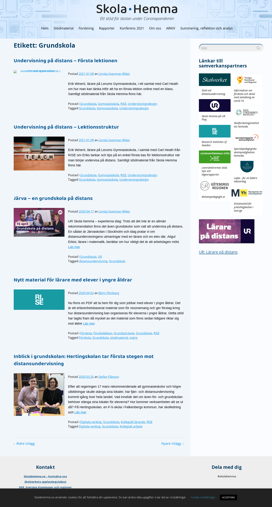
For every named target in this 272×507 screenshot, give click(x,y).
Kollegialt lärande (133, 422)
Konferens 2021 (132, 28)
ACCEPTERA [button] (228, 497)
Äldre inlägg (25, 443)
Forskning (86, 28)
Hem (44, 28)
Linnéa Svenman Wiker (114, 74)
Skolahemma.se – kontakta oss (45, 476)
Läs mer (74, 247)
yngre (133, 338)
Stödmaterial (64, 28)
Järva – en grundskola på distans (53, 199)
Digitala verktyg (91, 422)
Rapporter (107, 28)
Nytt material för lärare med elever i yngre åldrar (73, 280)
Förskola (86, 333)
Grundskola (88, 104)
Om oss (155, 28)
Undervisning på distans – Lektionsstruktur (66, 127)
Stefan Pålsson (108, 377)
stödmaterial (119, 338)
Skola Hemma (137, 10)
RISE (123, 104)
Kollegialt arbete (131, 426)
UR (100, 257)
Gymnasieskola (108, 104)
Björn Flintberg (108, 293)
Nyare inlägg (171, 443)
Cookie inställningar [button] (203, 497)
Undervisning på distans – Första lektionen (65, 61)
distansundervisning (93, 261)
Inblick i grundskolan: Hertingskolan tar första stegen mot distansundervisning (84, 361)
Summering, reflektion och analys (206, 28)
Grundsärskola (124, 333)
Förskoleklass (102, 333)
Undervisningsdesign (142, 104)
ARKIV (170, 28)
